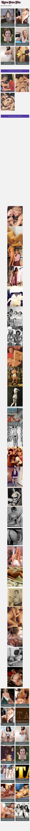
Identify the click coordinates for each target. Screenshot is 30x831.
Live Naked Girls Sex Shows (15, 71)
